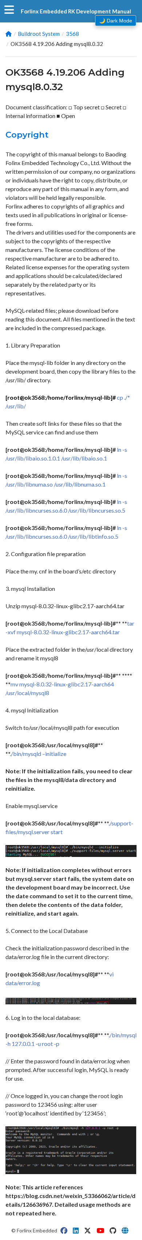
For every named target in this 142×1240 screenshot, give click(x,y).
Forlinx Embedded (37, 1230)
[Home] (8, 34)
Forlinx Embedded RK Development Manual (76, 11)
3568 (72, 33)
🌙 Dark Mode (115, 21)
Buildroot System (39, 33)
